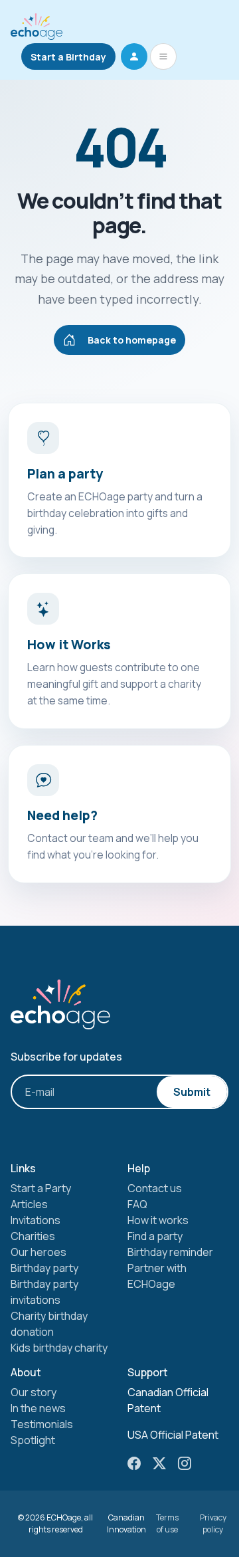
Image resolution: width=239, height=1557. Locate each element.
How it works (158, 1220)
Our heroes (38, 1252)
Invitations (35, 1220)
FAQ (137, 1204)
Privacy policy (213, 1523)
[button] (134, 56)
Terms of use (167, 1523)
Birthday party (44, 1268)
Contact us (154, 1188)
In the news (38, 1408)
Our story (33, 1392)
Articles (29, 1204)
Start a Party (41, 1188)
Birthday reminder (170, 1252)
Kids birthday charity (59, 1347)
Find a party (155, 1236)
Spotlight (33, 1440)
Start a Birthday (68, 57)
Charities (33, 1236)
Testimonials (42, 1424)
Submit (191, 1092)
